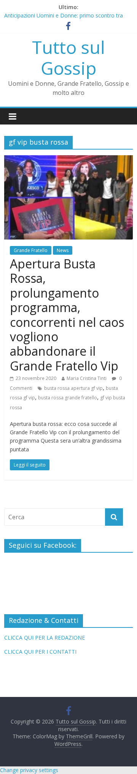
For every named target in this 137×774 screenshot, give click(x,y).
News (62, 250)
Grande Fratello (31, 250)
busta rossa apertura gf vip (73, 388)
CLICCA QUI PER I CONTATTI (40, 651)
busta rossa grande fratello (67, 397)
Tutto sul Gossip (68, 57)
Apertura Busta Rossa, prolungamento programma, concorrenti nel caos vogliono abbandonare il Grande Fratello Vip (67, 314)
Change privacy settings (29, 770)
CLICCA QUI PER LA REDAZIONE (44, 637)
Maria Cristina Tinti (87, 378)
